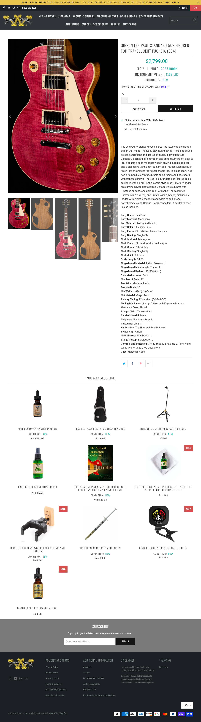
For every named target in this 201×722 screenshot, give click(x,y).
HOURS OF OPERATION (93, 678)
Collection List (89, 689)
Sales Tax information (55, 695)
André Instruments (91, 684)
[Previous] (10, 116)
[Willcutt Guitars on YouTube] (8, 7)
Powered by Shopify (57, 713)
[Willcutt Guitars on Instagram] (13, 7)
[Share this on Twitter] (124, 363)
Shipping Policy (52, 678)
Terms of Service (53, 684)
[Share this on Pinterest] (140, 363)
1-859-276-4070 (29, 7)
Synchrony (163, 667)
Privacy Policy (52, 667)
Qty (122, 93)
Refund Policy (52, 672)
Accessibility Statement (56, 689)
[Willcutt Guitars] (17, 20)
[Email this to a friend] (148, 363)
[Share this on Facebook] (132, 363)
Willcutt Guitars (21, 713)
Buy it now (175, 108)
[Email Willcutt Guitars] (18, 7)
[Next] (115, 116)
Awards (86, 672)
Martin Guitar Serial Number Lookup (99, 695)
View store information (136, 129)
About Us (87, 667)
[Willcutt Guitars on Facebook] (3, 7)
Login (185, 7)
